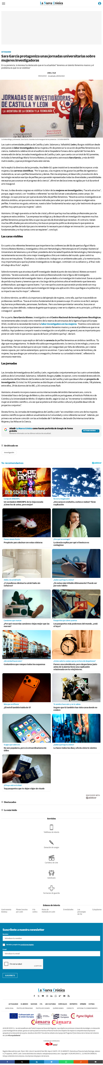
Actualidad (6, 52)
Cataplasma (97, 910)
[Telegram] (51, 1062)
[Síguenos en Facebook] (34, 996)
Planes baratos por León (22, 911)
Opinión (83, 1004)
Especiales (62, 1004)
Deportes (73, 1004)
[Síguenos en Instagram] (47, 996)
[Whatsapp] (66, 1062)
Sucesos (34, 1004)
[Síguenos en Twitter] (38, 996)
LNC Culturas (50, 1004)
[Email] (95, 1062)
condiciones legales (27, 945)
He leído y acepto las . (20, 945)
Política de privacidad (25, 1008)
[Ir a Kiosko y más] (60, 996)
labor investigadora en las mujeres (59, 324)
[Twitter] (22, 1062)
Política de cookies (43, 1008)
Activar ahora (89, 431)
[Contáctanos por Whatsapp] (56, 996)
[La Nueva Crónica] (51, 992)
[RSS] (68, 996)
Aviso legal (9, 1008)
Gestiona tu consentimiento (87, 1008)
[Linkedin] (36, 1062)
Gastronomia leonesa (6, 911)
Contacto (70, 1008)
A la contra (34, 911)
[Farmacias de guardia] (51, 890)
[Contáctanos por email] (64, 996)
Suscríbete (10, 976)
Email (5, 949)
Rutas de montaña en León (48, 911)
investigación (9, 452)
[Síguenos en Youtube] (43, 996)
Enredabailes (68, 910)
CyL (41, 1004)
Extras (91, 1004)
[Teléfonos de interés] (51, 829)
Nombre (5, 934)
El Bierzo (24, 1004)
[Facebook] (7, 1062)
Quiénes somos (58, 1008)
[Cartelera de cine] (51, 859)
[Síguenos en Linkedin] (51, 996)
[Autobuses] (51, 874)
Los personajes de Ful (81, 912)
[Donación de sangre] (51, 844)
